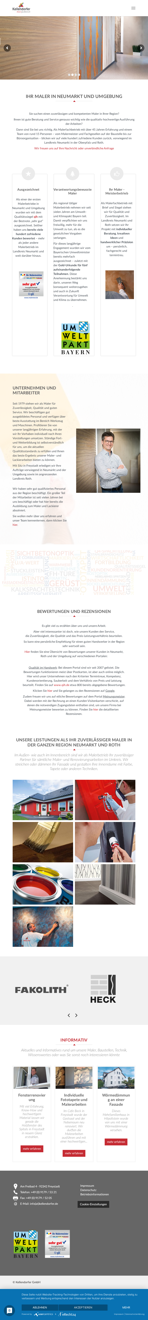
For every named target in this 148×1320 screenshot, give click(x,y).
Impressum (87, 1185)
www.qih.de (61, 685)
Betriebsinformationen (94, 1194)
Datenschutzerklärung (134, 1314)
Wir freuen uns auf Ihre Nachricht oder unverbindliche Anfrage (74, 148)
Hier (27, 651)
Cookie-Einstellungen (93, 1204)
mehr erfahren (32, 1148)
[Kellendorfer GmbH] (21, 8)
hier (15, 524)
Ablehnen (40, 1307)
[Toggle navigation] (133, 8)
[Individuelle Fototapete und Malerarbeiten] (74, 1077)
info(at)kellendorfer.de (44, 1203)
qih (36, 216)
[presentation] (69, 1015)
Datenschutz (88, 1190)
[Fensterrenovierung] (32, 1077)
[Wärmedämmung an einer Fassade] (116, 1077)
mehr (126, 1307)
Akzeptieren (83, 1307)
